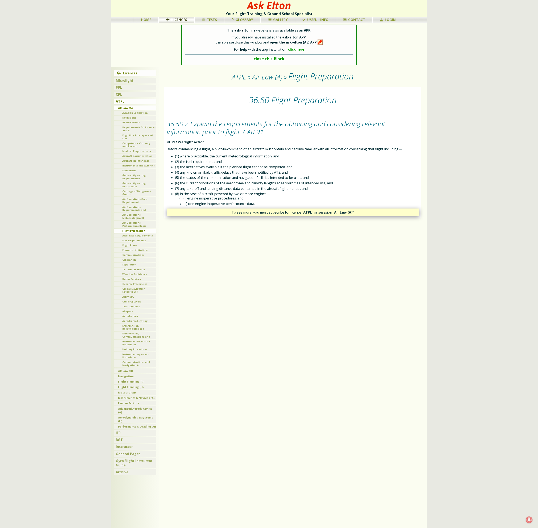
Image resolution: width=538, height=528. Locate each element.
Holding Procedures (134, 349)
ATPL (120, 101)
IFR (118, 432)
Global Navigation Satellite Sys (133, 290)
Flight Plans (129, 245)
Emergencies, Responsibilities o (133, 327)
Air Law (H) (125, 371)
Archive (122, 472)
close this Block (269, 59)
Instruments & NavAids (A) (136, 398)
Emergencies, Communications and (136, 335)
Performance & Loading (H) (137, 426)
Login (390, 19)
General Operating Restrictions (134, 185)
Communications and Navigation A (136, 363)
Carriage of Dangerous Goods (136, 193)
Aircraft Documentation (137, 155)
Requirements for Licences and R (139, 129)
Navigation (126, 376)
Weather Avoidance (134, 274)
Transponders (131, 306)
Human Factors (128, 403)
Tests (212, 19)
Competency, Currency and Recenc (136, 145)
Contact (356, 19)
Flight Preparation (133, 230)
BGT (119, 439)
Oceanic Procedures (134, 283)
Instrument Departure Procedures (136, 343)
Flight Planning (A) (130, 381)
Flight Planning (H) (131, 387)
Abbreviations (131, 122)
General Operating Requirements (134, 177)
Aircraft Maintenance (135, 160)
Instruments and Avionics (138, 165)
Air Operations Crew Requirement (135, 200)
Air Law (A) (125, 108)
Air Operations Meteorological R (133, 216)
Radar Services (131, 279)
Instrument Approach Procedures (135, 356)
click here (296, 49)
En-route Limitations (135, 250)
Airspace (127, 311)
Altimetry (128, 296)
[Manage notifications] (529, 519)
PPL (119, 87)
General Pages (128, 453)
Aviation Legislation (135, 112)
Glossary (244, 19)
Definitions (129, 117)
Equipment (129, 170)
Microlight (124, 80)
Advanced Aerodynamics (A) (135, 410)
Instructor (124, 446)
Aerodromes (130, 316)
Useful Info (317, 19)
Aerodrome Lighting (135, 320)
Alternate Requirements (137, 235)
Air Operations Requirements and (134, 208)
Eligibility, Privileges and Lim (137, 137)
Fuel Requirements (134, 240)
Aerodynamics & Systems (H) (135, 419)
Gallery (280, 19)
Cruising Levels (131, 301)
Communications (133, 254)
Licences (179, 19)
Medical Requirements (136, 151)
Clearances (129, 259)
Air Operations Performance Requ (134, 224)
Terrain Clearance (133, 269)
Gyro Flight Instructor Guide (134, 462)
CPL (119, 94)
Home (146, 19)
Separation (129, 264)
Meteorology (127, 392)
